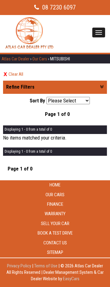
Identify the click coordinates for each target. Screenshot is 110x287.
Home (55, 185)
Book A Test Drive (55, 233)
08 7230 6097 (59, 7)
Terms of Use (46, 266)
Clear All (16, 74)
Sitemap (55, 252)
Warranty (55, 213)
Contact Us (55, 243)
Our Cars (39, 58)
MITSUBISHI (60, 58)
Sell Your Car (55, 223)
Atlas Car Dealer (15, 58)
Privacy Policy (19, 266)
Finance (55, 204)
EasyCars (71, 278)
